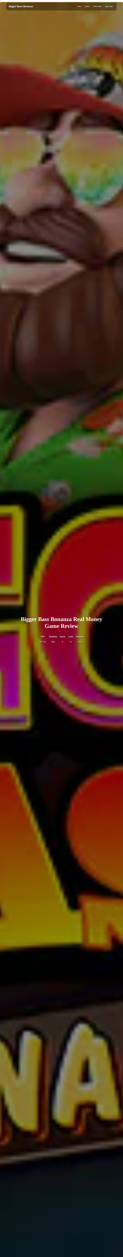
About (79, 6)
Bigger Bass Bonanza (21, 6)
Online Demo (109, 6)
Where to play (97, 6)
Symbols (87, 6)
